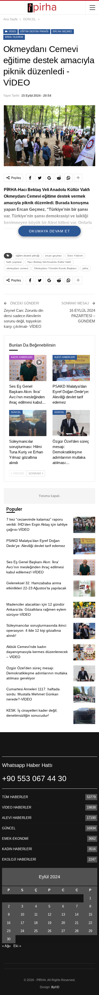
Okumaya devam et (49, 231)
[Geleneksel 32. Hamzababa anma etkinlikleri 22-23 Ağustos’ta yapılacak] (84, 588)
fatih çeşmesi (14, 262)
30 (8, 939)
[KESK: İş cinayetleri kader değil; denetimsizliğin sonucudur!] (84, 716)
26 (49, 931)
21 (76, 923)
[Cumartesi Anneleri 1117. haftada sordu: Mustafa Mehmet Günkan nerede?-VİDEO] (84, 695)
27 (63, 931)
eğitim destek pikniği (34, 31)
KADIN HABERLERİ (21, 357)
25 (36, 931)
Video (12, 31)
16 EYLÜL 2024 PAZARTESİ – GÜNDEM (82, 315)
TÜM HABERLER (15, 797)
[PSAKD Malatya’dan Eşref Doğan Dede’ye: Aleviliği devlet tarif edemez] (71, 368)
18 (36, 923)
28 (76, 931)
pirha (85, 268)
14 (76, 914)
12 (49, 914)
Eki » (17, 946)
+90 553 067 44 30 (34, 778)
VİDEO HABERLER (16, 807)
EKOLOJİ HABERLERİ (19, 859)
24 (22, 931)
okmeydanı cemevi (17, 268)
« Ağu (6, 946)
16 (8, 923)
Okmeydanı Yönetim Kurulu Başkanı (55, 268)
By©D (55, 987)
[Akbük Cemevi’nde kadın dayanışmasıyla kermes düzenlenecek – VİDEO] (84, 652)
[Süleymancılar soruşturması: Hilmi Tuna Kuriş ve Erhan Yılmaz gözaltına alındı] (27, 423)
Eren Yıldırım (14, 37)
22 (90, 923)
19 (49, 923)
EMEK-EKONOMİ (15, 838)
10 (22, 914)
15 (90, 914)
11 (36, 914)
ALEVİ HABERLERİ (64, 357)
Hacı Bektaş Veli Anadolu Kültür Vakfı (49, 262)
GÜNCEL (16, 412)
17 (22, 923)
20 (63, 923)
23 (8, 931)
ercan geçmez (62, 31)
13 (63, 914)
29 (90, 931)
